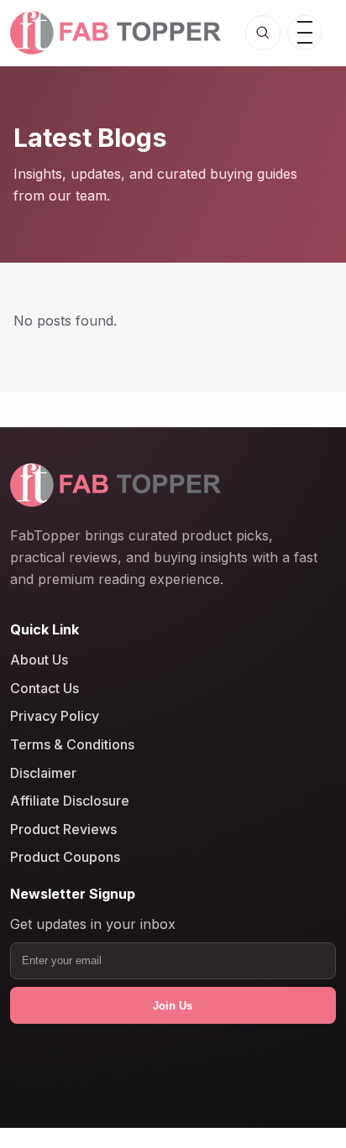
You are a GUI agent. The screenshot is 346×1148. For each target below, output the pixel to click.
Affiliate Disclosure (69, 801)
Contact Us (44, 688)
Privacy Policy (54, 716)
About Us (39, 660)
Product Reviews (63, 829)
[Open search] (262, 32)
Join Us (172, 1005)
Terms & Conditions (72, 744)
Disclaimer (43, 772)
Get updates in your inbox (93, 924)
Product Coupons (65, 857)
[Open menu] (304, 32)
